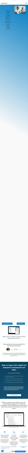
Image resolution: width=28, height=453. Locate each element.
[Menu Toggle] (26, 3)
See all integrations (14, 446)
